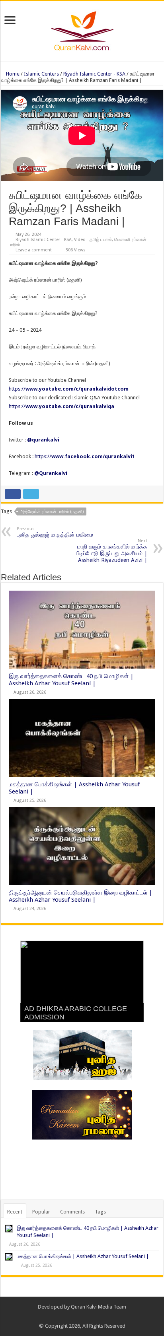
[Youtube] (93, 1316)
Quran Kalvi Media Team (98, 1307)
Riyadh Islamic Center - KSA (94, 74)
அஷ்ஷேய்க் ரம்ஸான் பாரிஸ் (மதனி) (52, 511)
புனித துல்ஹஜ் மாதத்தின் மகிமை (55, 532)
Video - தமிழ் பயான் (93, 239)
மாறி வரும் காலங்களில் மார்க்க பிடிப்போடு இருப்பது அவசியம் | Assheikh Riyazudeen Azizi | (111, 550)
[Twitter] (86, 1316)
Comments (72, 1212)
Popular (41, 1212)
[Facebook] (78, 1316)
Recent (14, 1212)
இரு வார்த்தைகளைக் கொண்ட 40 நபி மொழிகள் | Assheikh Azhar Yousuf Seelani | (71, 680)
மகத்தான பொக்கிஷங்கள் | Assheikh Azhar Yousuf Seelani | (83, 1256)
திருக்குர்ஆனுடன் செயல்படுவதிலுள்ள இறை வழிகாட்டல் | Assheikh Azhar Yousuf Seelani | (80, 896)
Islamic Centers (41, 74)
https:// (69, 389)
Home (12, 74)
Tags (100, 1212)
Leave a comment (34, 250)
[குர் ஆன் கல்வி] (82, 29)
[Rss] (71, 1316)
